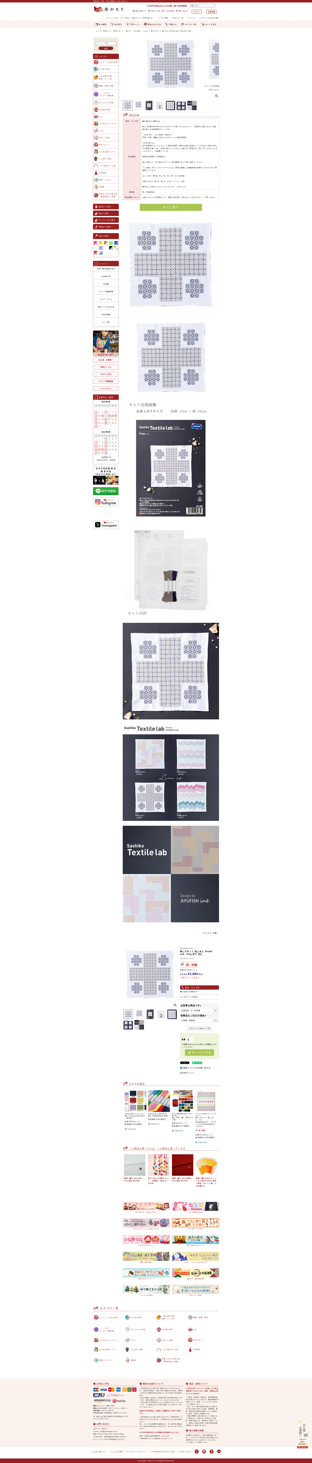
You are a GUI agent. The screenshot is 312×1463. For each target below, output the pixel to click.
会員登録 (211, 12)
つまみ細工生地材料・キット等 (105, 77)
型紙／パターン (105, 180)
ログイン (196, 12)
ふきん (146, 31)
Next (216, 62)
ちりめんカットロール (108, 124)
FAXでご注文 (105, 374)
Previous (125, 62)
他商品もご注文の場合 (193, 1015)
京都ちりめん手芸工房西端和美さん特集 (108, 195)
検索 (106, 49)
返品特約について (187, 1073)
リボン (101, 131)
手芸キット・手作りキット (113, 31)
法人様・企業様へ (106, 360)
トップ (98, 31)
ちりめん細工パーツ (107, 152)
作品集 (106, 284)
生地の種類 (106, 315)
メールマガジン (106, 388)
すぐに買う (171, 207)
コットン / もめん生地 (108, 62)
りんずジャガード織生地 (106, 94)
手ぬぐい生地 (104, 138)
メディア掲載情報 (106, 292)
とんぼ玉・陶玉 (105, 159)
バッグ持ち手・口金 (107, 166)
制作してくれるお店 (106, 307)
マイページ (191, 18)
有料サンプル (105, 367)
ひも (101, 117)
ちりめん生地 (104, 69)
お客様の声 (106, 276)
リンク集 (106, 322)
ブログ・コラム (106, 299)
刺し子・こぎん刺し (133, 31)
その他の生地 (104, 110)
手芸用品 (102, 173)
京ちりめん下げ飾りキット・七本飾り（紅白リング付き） (158, 1180)
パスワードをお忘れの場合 (209, 18)
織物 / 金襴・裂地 (106, 86)
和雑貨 (101, 187)
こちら (162, 1438)
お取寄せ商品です (191, 1005)
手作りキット (104, 145)
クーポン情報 (163, 18)
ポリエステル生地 (106, 103)
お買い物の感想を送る (106, 269)
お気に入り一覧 (177, 18)
